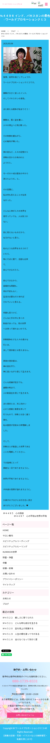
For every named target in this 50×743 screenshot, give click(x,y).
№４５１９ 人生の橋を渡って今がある (21, 633)
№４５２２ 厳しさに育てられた (18, 617)
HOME (3, 31)
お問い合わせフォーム (25, 715)
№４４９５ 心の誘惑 (13, 513)
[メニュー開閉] (46, 4)
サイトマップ (9, 584)
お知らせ (7, 598)
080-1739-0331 (25, 681)
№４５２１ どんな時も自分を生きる (20, 623)
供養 (5, 562)
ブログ (13, 31)
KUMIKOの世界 (10, 551)
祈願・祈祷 (8, 568)
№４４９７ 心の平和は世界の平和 (30, 516)
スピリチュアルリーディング (16, 541)
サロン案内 (8, 535)
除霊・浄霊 (8, 557)
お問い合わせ (9, 573)
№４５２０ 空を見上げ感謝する (18, 628)
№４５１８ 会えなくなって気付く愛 (20, 639)
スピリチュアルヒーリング (15, 546)
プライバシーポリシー (13, 579)
